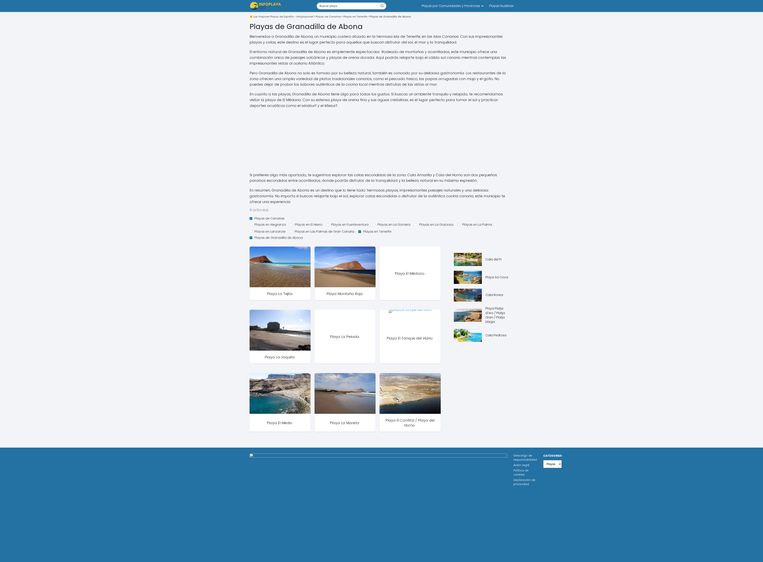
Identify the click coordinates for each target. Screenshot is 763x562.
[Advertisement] (381, 140)
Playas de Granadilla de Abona (279, 237)
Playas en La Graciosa (436, 224)
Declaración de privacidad (524, 482)
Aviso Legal (521, 465)
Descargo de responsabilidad (525, 458)
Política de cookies (521, 472)
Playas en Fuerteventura (350, 224)
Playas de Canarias (270, 218)
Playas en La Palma (477, 224)
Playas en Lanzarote (270, 231)
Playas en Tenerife (377, 231)
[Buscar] (382, 6)
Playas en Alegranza (270, 224)
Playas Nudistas (501, 6)
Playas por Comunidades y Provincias (451, 6)
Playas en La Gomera (394, 224)
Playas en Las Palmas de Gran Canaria (324, 231)
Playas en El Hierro (308, 224)
